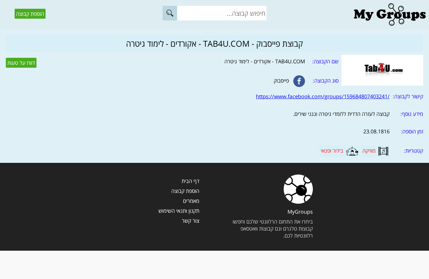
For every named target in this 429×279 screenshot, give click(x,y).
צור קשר (190, 220)
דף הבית (190, 180)
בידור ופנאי (332, 150)
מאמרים (191, 200)
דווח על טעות (21, 62)
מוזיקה (369, 150)
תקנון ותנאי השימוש (178, 210)
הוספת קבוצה (30, 13)
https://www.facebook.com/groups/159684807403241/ (323, 96)
